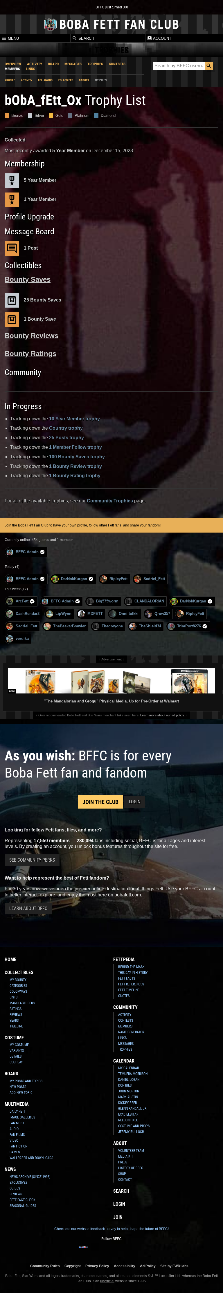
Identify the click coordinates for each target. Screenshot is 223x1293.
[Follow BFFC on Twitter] (102, 1250)
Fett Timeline (128, 990)
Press (122, 1162)
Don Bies (125, 1085)
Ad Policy (148, 1266)
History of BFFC (130, 1168)
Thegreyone (112, 626)
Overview (13, 64)
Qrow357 (162, 613)
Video (14, 1140)
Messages (73, 64)
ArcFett (22, 601)
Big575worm (107, 601)
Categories (18, 986)
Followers (65, 80)
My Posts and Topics (26, 1081)
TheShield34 (150, 626)
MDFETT (95, 613)
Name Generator (131, 1032)
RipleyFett (118, 579)
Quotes (124, 996)
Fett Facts (126, 978)
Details (15, 1056)
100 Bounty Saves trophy (77, 456)
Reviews (16, 1015)
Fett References (131, 984)
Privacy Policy (97, 1266)
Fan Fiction (18, 1146)
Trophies (95, 64)
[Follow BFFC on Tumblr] (111, 1250)
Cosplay (16, 1062)
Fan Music (17, 1123)
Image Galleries (22, 1117)
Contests (117, 64)
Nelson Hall (128, 1120)
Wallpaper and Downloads (31, 1158)
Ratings (15, 1009)
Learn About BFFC (28, 908)
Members (12, 69)
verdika (22, 638)
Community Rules (45, 1266)
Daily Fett (18, 1111)
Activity (34, 64)
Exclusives (18, 1183)
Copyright (72, 1266)
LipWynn (63, 613)
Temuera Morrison (133, 1074)
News (10, 1169)
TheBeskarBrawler (69, 626)
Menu (13, 38)
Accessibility (124, 1266)
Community (125, 1007)
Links (30, 69)
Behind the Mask (131, 967)
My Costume (19, 1045)
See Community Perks (32, 860)
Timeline (16, 1026)
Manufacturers (22, 1003)
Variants (17, 1051)
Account (161, 38)
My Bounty (18, 980)
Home (10, 959)
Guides (15, 1188)
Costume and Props (134, 1126)
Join (118, 1217)
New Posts (18, 1087)
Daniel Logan (128, 1080)
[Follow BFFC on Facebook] (83, 1250)
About (120, 1143)
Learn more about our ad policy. (162, 715)
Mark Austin (128, 1097)
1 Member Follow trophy (75, 447)
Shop (122, 1174)
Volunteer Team (131, 1151)
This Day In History (133, 973)
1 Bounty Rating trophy (74, 475)
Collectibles (19, 972)
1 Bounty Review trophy (75, 466)
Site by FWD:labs (174, 1266)
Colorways (18, 991)
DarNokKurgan (74, 579)
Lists (13, 997)
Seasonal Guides (23, 1206)
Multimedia (17, 1104)
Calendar (123, 1061)
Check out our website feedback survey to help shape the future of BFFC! (111, 1229)
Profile (10, 80)
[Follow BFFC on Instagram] (93, 1250)
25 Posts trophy (66, 437)
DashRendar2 (27, 613)
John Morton (128, 1091)
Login (135, 802)
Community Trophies (110, 500)
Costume (14, 1037)
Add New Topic (21, 1093)
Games (15, 1152)
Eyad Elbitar (128, 1114)
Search (85, 38)
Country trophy (66, 428)
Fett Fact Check (22, 1200)
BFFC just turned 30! (112, 7)
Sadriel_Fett (154, 579)
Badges (84, 80)
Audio (14, 1129)
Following (45, 80)
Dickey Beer (127, 1103)
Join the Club (100, 801)
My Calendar (128, 1068)
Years (14, 1020)
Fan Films (17, 1135)
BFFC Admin (27, 552)
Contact (125, 1180)
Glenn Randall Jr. (132, 1109)
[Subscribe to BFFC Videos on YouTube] (120, 1250)
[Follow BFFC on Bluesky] (139, 1250)
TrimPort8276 (189, 626)
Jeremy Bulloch (131, 1132)
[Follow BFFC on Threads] (130, 1250)
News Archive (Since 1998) (30, 1177)
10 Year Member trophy (74, 418)
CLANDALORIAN (149, 601)
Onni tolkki (129, 613)
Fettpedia (124, 959)
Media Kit (125, 1156)
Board (53, 64)
